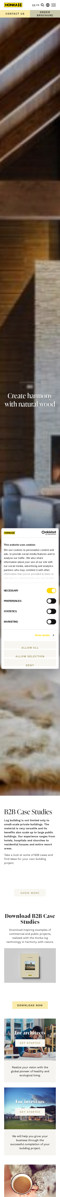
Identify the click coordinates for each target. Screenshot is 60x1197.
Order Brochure (45, 14)
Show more (30, 893)
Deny (30, 665)
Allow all (30, 647)
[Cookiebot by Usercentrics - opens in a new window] (42, 533)
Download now (30, 1005)
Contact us (15, 13)
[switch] (51, 601)
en (33, 5)
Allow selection (30, 656)
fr (37, 5)
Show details (42, 635)
